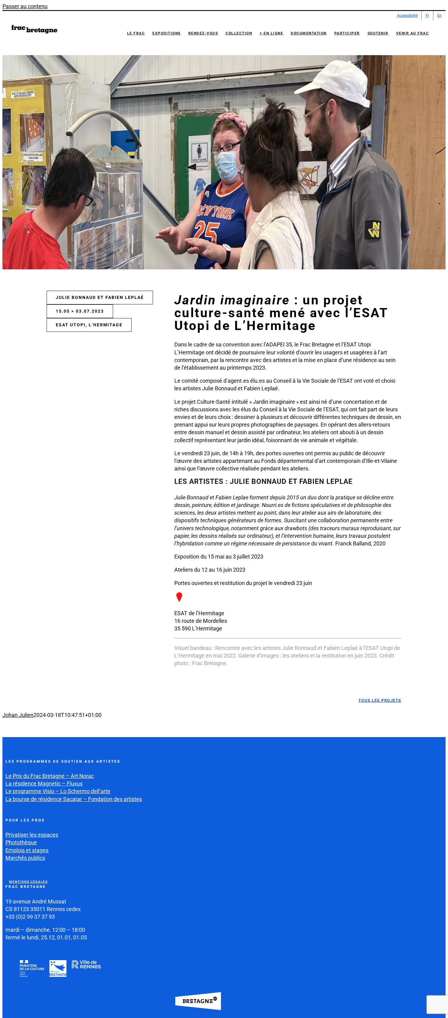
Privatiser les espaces (31, 835)
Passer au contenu (25, 6)
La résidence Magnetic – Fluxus (44, 783)
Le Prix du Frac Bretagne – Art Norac (49, 776)
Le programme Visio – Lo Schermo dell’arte (57, 791)
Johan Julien (18, 715)
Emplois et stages (26, 850)
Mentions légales (28, 881)
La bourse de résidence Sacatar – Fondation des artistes (73, 799)
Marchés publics (25, 858)
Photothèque (21, 842)
